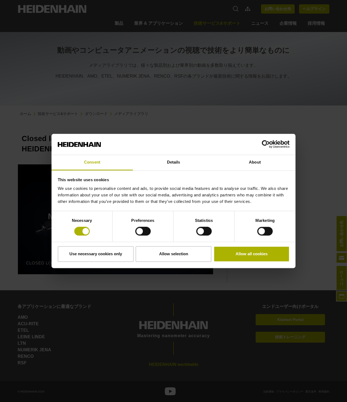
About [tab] (255, 162)
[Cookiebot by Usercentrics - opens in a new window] (266, 144)
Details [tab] (173, 162)
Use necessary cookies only (95, 253)
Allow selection (173, 253)
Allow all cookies (252, 253)
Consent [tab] (92, 162)
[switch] (143, 231)
